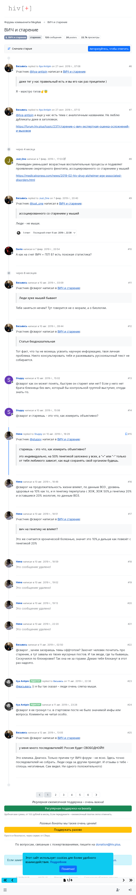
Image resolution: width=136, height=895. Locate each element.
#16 (130, 481)
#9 (130, 198)
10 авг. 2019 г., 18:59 (46, 561)
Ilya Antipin (45, 66)
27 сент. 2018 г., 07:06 (67, 66)
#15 (130, 433)
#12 (130, 326)
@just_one (36, 203)
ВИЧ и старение (17, 37)
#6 (130, 66)
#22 (130, 644)
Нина (19, 433)
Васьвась (21, 66)
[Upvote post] (110, 98)
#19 (130, 582)
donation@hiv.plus (108, 844)
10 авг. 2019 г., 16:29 (58, 433)
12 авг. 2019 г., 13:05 (51, 732)
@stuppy (36, 439)
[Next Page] (96, 795)
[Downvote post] (122, 98)
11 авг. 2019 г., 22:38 (79, 681)
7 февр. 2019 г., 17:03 (51, 158)
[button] (5, 890)
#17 (130, 513)
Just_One (21, 158)
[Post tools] (129, 98)
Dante (19, 249)
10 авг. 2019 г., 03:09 (51, 282)
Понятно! (68, 869)
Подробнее (58, 862)
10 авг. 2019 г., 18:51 (46, 513)
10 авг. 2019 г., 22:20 (47, 623)
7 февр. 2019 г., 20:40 (66, 198)
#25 (130, 732)
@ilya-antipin (38, 71)
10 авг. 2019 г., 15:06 (48, 410)
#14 (130, 410)
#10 (130, 249)
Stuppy (20, 378)
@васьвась (23, 686)
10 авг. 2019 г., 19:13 (46, 603)
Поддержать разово (68, 829)
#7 (130, 109)
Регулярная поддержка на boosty (68, 808)
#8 (130, 158)
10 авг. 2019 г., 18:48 (46, 481)
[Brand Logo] (20, 8)
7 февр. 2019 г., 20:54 (47, 249)
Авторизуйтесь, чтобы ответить (109, 48)
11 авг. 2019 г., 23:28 (65, 704)
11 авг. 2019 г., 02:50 (51, 644)
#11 (130, 282)
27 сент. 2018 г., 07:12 (67, 109)
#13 (130, 378)
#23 (130, 681)
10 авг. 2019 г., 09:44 (51, 326)
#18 (130, 561)
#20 (130, 603)
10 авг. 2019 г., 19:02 (46, 582)
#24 (130, 704)
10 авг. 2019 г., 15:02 (48, 378)
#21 (130, 623)
